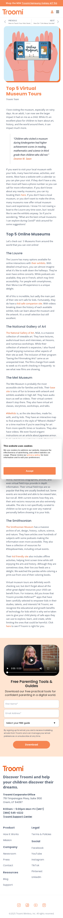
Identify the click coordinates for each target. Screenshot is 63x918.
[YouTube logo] (36, 905)
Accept (29, 470)
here (23, 194)
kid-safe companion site (29, 303)
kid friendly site (20, 556)
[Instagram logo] (19, 905)
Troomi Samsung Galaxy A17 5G (39, 3)
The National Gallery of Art (20, 332)
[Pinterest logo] (44, 905)
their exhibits (38, 263)
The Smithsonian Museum (19, 526)
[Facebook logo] (27, 905)
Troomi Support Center (17, 816)
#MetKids (11, 413)
